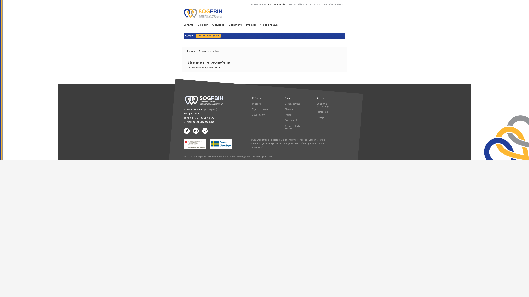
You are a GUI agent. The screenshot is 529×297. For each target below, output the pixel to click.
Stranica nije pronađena (209, 51)
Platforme (322, 111)
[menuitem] (188, 3)
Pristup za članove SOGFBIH (302, 4)
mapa (211, 109)
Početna (256, 98)
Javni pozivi (258, 114)
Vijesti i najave (269, 25)
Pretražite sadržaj (332, 4)
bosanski (280, 4)
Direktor (203, 25)
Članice (288, 109)
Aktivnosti (218, 25)
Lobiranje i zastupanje (323, 105)
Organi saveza (292, 103)
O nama (189, 25)
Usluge (320, 117)
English (271, 4)
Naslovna (191, 51)
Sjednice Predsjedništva (208, 36)
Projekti (251, 25)
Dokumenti (235, 25)
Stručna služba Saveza (292, 127)
